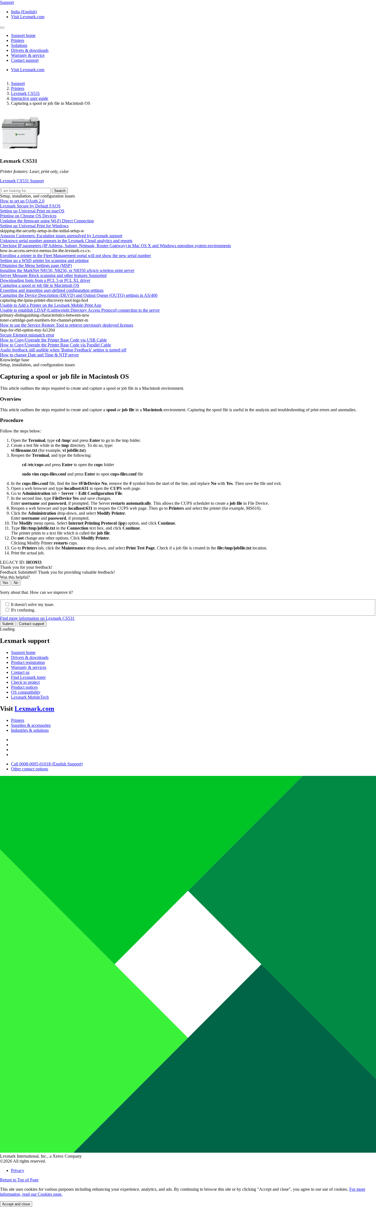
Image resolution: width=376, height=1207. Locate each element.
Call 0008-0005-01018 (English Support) (47, 764)
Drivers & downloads (29, 657)
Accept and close (16, 1204)
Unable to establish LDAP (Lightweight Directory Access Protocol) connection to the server (80, 310)
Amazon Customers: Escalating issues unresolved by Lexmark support (61, 235)
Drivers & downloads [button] (29, 50)
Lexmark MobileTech (30, 697)
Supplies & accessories (31, 725)
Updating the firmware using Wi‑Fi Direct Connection (47, 220)
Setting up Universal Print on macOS (32, 211)
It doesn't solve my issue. (32, 604)
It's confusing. (23, 610)
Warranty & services (28, 667)
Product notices (24, 687)
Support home (23, 652)
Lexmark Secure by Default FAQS (30, 206)
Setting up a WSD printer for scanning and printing (44, 260)
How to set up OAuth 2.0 (22, 201)
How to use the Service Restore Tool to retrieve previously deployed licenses (66, 325)
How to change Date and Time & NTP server (39, 355)
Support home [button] (23, 35)
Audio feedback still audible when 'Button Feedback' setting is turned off (63, 350)
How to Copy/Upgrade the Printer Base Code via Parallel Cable (55, 345)
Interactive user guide (29, 98)
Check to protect (25, 682)
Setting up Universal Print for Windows (34, 225)
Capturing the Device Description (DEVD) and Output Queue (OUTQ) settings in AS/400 (78, 295)
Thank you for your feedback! (26, 567)
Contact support (31, 624)
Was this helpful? (15, 577)
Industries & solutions (30, 730)
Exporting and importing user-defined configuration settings (51, 290)
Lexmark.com (34, 708)
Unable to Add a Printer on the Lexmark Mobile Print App (50, 305)
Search (60, 191)
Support (18, 83)
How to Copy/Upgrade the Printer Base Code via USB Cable (53, 340)
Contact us (20, 672)
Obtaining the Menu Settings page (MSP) (36, 265)
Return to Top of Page (19, 1179)
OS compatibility (25, 692)
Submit (7, 624)
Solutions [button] (19, 45)
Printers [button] (17, 40)
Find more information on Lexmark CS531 (37, 618)
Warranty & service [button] (28, 55)
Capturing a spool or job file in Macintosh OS (39, 285)
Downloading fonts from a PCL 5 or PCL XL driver (45, 280)
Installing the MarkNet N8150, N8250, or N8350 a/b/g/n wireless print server (67, 270)
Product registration (28, 662)
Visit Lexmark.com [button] (27, 16)
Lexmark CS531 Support (22, 180)
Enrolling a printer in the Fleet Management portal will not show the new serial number (75, 255)
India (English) (24, 11)
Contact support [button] (25, 60)
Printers (17, 88)
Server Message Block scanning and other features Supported (53, 275)
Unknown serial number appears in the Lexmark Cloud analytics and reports (66, 240)
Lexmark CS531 (25, 93)
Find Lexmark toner (28, 677)
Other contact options (29, 769)
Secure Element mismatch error (27, 335)
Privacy (17, 1170)
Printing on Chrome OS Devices (28, 215)
